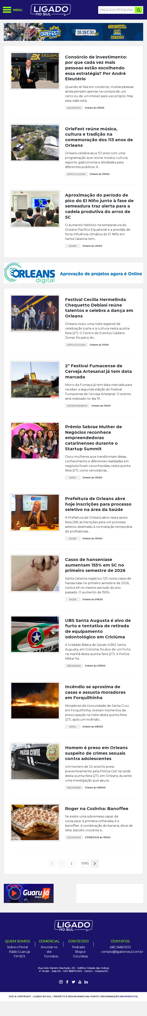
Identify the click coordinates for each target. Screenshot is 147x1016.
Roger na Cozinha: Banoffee (96, 808)
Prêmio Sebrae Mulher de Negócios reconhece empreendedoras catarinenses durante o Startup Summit (93, 437)
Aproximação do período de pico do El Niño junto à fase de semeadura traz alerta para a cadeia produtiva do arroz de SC (99, 206)
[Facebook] (67, 982)
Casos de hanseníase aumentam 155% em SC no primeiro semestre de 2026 (95, 565)
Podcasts (78, 947)
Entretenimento (77, 405)
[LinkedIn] (86, 982)
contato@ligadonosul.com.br (122, 952)
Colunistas (74, 108)
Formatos (51, 956)
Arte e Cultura (76, 174)
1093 (85, 863)
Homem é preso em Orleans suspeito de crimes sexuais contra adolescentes (96, 753)
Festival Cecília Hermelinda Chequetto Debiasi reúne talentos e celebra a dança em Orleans (99, 308)
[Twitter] (73, 982)
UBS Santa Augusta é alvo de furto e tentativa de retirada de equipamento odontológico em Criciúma (98, 629)
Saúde (72, 538)
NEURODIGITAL (129, 996)
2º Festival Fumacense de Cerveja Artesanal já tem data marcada (98, 371)
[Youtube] (80, 982)
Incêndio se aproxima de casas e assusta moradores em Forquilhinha (95, 692)
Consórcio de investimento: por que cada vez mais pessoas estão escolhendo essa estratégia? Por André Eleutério (96, 67)
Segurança (74, 665)
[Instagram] (61, 982)
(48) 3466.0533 (120, 947)
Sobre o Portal (17, 947)
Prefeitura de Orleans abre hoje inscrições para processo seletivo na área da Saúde (98, 504)
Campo (73, 246)
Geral (72, 477)
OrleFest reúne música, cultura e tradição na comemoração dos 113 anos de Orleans (99, 137)
